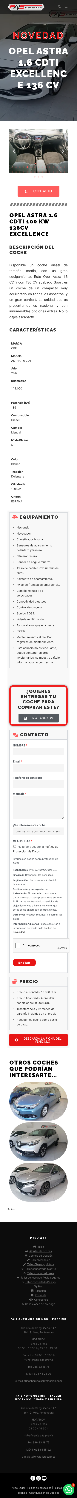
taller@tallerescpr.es (43, 1456)
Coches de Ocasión (41, 1255)
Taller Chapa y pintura (40, 1264)
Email (17, 761)
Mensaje (20, 794)
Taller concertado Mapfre (40, 1268)
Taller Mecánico (40, 1260)
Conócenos (41, 1299)
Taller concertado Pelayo (40, 1282)
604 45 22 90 (42, 1373)
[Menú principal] (66, 6)
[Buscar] (59, 6)
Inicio (41, 1246)
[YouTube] (44, 1478)
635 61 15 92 (42, 1449)
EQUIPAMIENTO (39, 517)
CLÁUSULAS (22, 841)
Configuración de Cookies (44, 1492)
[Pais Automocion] (26, 7)
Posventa (40, 1295)
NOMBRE (20, 745)
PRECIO (28, 981)
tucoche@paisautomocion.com (43, 1380)
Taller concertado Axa (40, 1273)
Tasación (40, 1290)
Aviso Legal (18, 1487)
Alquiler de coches (40, 1251)
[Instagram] (38, 1478)
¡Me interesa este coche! (29, 825)
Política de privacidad (39, 1487)
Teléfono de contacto (27, 778)
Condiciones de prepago (40, 1304)
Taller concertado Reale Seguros (40, 1277)
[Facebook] (32, 1478)
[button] (14, 151)
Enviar (24, 962)
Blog (41, 1286)
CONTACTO (34, 734)
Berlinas (11, 1209)
